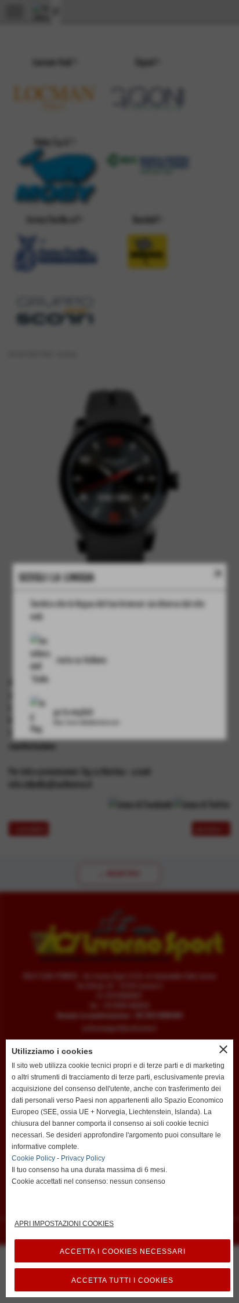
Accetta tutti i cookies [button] (122, 1280)
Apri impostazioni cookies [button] (64, 1224)
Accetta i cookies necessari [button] (123, 1251)
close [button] (223, 1049)
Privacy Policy (83, 1158)
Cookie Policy (33, 1158)
